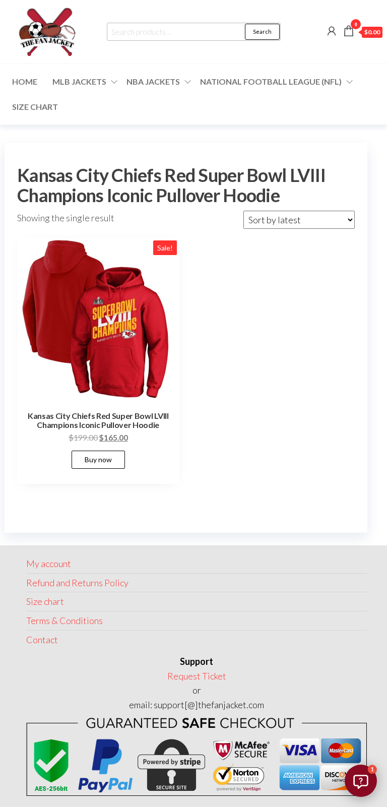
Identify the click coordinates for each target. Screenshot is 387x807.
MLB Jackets (79, 81)
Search (262, 31)
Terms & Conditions (64, 620)
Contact (42, 639)
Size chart (35, 106)
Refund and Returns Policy (77, 582)
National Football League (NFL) (271, 81)
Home (24, 81)
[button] (361, 781)
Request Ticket (196, 675)
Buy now (98, 459)
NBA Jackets (153, 81)
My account (48, 563)
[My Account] (331, 31)
